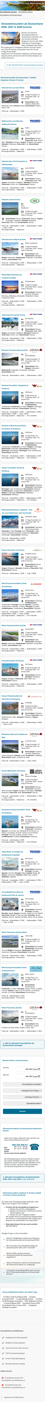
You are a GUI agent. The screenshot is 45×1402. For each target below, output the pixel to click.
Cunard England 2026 (12, 1303)
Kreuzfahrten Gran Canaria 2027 (14, 1305)
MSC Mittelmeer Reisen (33, 1301)
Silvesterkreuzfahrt (25, 12)
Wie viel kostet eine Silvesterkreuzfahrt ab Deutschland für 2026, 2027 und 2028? (21, 1247)
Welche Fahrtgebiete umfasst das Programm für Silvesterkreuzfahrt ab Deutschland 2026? (23, 1239)
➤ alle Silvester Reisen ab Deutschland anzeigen (25, 65)
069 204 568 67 (11, 1226)
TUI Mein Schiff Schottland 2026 (15, 1297)
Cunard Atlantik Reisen (24, 1299)
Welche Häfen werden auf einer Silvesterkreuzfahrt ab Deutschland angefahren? (19, 1255)
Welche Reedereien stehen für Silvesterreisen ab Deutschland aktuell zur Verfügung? (23, 1264)
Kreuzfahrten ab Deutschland (11, 15)
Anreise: (6, 1068)
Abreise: (6, 1075)
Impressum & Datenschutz (14, 1397)
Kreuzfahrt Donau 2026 (31, 1303)
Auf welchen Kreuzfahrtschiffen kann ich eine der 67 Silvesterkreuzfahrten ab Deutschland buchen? (23, 1272)
